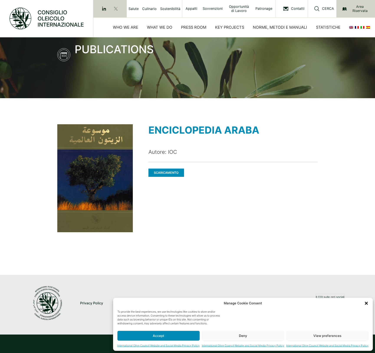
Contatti (297, 9)
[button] (366, 303)
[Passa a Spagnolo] (369, 27)
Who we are (125, 27)
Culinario (149, 9)
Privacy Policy (91, 303)
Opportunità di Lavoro (239, 9)
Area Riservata (360, 8)
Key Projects (229, 27)
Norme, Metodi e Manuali (280, 27)
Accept (158, 336)
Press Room (193, 27)
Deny (243, 336)
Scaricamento (166, 172)
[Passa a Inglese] (352, 27)
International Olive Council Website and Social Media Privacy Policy (158, 345)
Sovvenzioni (213, 9)
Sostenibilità (170, 9)
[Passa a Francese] (357, 27)
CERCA (328, 9)
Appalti (191, 9)
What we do (159, 27)
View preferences (327, 336)
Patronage (263, 9)
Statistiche (328, 27)
